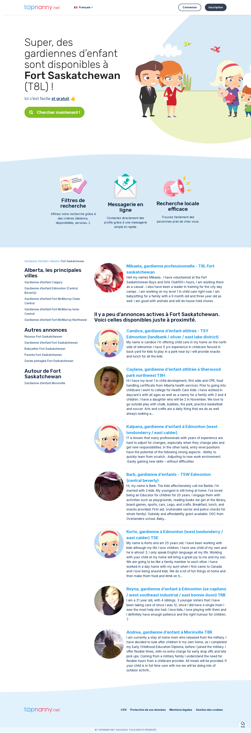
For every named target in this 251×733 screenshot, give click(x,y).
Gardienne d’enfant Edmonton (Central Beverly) (51, 290)
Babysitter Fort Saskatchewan (44, 348)
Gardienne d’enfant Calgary (43, 282)
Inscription (216, 7)
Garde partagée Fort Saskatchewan (48, 361)
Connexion (190, 7)
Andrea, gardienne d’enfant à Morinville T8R (169, 632)
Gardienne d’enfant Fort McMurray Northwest (55, 320)
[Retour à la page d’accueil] (42, 7)
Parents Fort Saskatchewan (43, 355)
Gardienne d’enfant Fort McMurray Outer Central (52, 301)
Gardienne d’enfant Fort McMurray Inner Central (51, 311)
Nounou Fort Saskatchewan (43, 336)
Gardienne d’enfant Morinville (44, 383)
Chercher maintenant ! (58, 112)
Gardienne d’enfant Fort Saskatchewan (51, 342)
